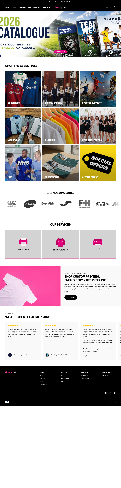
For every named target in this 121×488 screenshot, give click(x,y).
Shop (7, 7)
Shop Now (60, 50)
